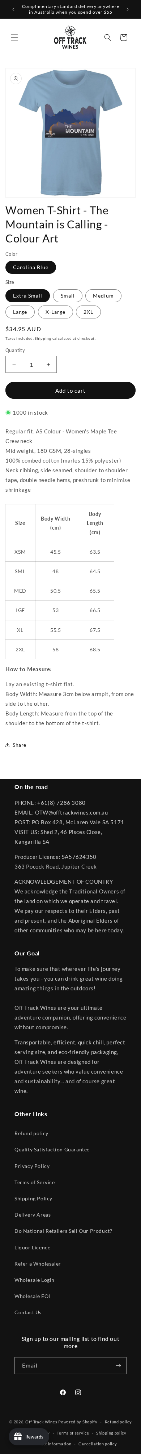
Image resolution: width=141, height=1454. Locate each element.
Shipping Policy (33, 1198)
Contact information (51, 1443)
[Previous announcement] (13, 9)
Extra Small (27, 296)
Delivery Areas (32, 1215)
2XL (88, 312)
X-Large (55, 312)
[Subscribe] (118, 1365)
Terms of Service (34, 1182)
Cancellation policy (97, 1443)
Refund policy (31, 1133)
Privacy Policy (32, 1166)
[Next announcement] (128, 9)
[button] (14, 37)
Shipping (43, 338)
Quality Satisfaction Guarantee (52, 1149)
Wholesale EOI (32, 1296)
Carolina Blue (30, 267)
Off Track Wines (41, 1421)
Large (20, 312)
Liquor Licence (32, 1247)
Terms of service (73, 1433)
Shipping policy (111, 1433)
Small (68, 296)
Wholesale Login (34, 1280)
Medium (103, 296)
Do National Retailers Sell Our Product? (63, 1231)
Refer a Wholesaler (37, 1264)
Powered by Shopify (78, 1421)
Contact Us (28, 1312)
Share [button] (19, 745)
